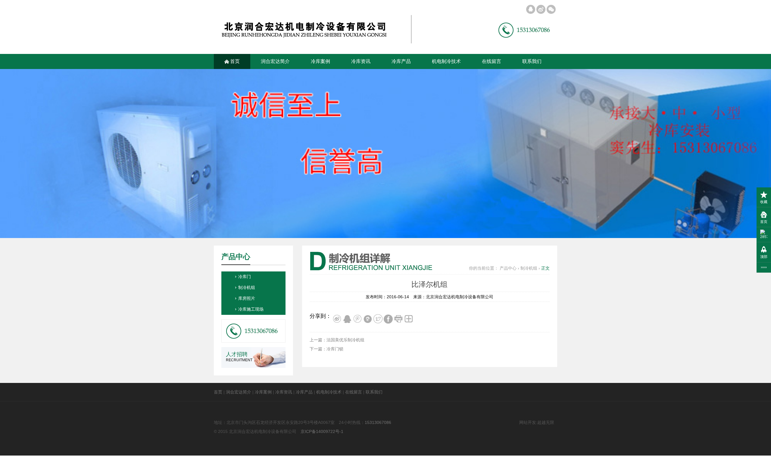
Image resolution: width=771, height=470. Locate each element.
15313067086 (378, 422)
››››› (764, 267)
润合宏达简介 (275, 61)
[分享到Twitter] (377, 316)
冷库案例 (320, 61)
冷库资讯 (360, 61)
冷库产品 (401, 61)
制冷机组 (528, 268)
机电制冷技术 (446, 61)
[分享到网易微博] (367, 316)
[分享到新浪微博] (337, 316)
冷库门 (244, 276)
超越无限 (545, 422)
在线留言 (491, 61)
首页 (232, 61)
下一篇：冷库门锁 (326, 348)
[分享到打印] (398, 317)
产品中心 (508, 268)
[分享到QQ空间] (347, 316)
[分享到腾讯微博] (357, 316)
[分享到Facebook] (388, 316)
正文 (545, 268)
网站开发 (527, 422)
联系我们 (532, 61)
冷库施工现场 (251, 309)
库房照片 (246, 298)
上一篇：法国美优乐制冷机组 (337, 339)
